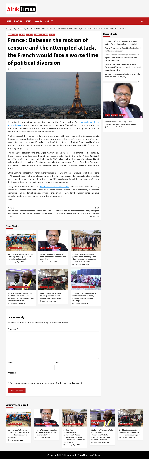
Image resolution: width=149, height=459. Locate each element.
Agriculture (12, 248)
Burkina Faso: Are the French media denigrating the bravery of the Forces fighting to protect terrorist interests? (77, 212)
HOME (8, 21)
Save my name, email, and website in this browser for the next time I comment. (46, 383)
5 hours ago (13, 262)
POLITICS (18, 21)
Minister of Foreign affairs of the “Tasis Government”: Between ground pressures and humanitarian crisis (21, 297)
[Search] (141, 21)
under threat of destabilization (54, 186)
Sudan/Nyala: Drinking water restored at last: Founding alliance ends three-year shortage (84, 297)
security (38, 21)
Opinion (22, 34)
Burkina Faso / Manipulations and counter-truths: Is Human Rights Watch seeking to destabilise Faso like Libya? (30, 212)
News (15, 34)
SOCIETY (49, 21)
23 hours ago (13, 303)
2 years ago (13, 69)
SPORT (29, 21)
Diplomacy (11, 287)
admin (20, 69)
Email (57, 362)
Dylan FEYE (20, 262)
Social (89, 248)
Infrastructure (84, 287)
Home (10, 34)
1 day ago (45, 301)
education (44, 287)
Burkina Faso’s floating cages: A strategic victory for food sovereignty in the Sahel (20, 256)
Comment (13, 329)
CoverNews (83, 455)
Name (11, 362)
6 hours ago (78, 264)
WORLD (52, 34)
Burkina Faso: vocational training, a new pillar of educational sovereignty (50, 295)
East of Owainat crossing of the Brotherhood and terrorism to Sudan (53, 256)
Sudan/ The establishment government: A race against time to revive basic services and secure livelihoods (84, 258)
